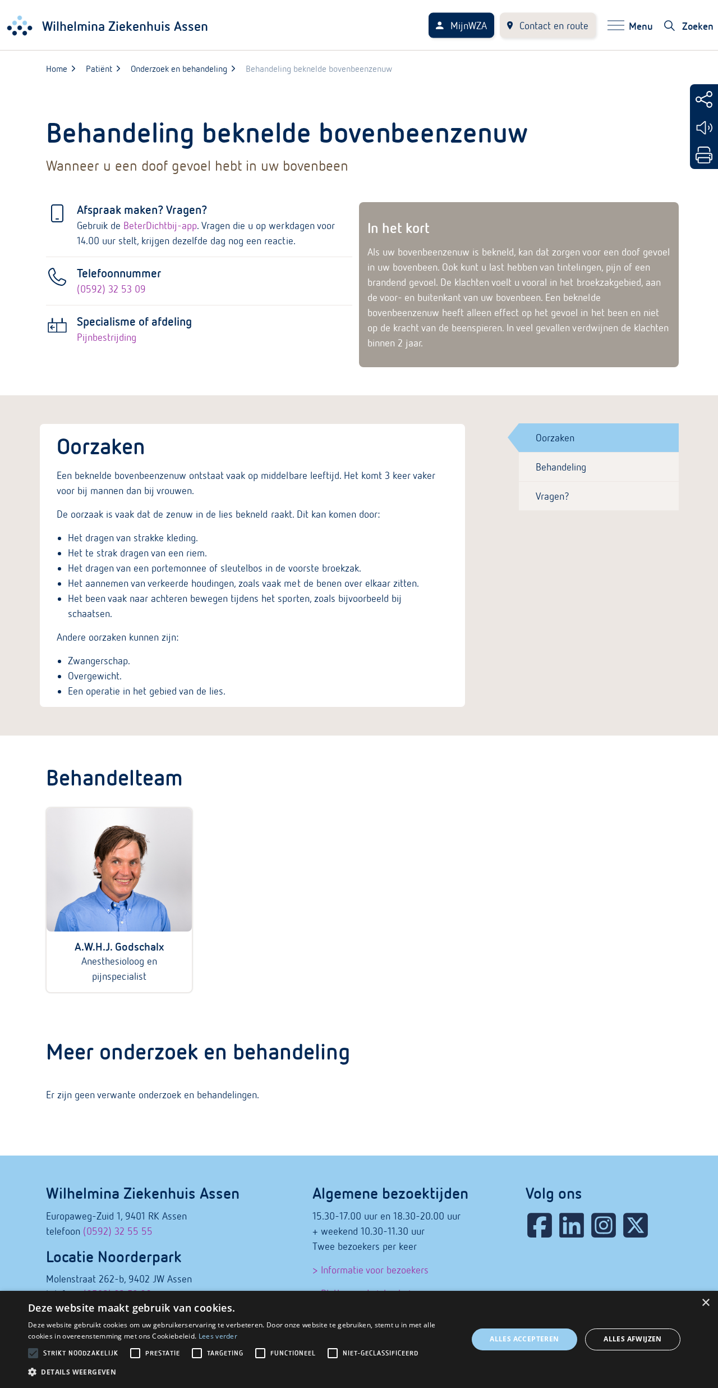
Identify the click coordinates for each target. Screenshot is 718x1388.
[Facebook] (540, 1225)
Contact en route (553, 25)
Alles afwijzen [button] (633, 1339)
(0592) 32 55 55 (118, 1231)
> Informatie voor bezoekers (370, 1270)
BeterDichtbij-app (160, 225)
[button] (241, 1372)
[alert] (359, 1339)
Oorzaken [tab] (555, 438)
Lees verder (218, 1336)
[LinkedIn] (572, 1225)
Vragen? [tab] (552, 496)
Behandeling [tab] (561, 467)
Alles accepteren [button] (524, 1339)
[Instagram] (604, 1225)
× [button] (705, 1303)
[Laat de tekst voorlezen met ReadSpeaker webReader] (704, 128)
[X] (636, 1225)
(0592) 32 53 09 (111, 289)
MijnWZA (468, 25)
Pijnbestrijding (106, 337)
